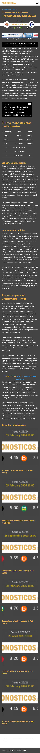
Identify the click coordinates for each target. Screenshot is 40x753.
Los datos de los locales (15, 110)
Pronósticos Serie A (9, 9)
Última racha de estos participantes (16, 107)
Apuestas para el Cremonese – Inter (17, 115)
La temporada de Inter (16, 112)
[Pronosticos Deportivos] (9, 3)
